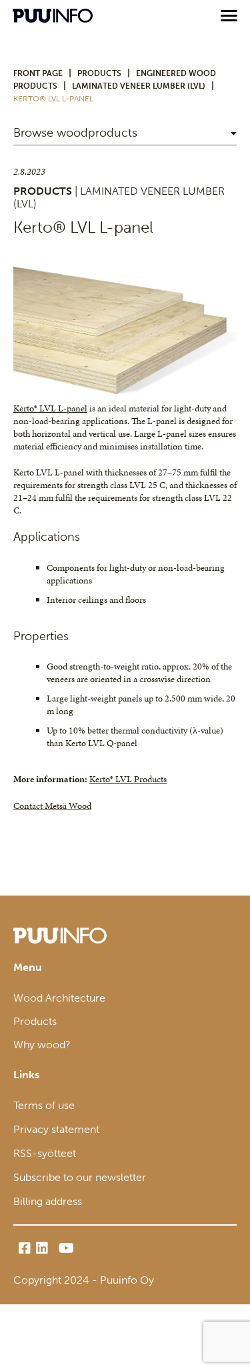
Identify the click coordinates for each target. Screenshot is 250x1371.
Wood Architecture (59, 998)
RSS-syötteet (44, 1153)
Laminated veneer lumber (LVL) (138, 86)
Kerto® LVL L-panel (50, 408)
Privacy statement (56, 1129)
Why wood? (42, 1044)
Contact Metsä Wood (52, 806)
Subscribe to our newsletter (79, 1177)
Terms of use (44, 1105)
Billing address (47, 1201)
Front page (38, 73)
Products (99, 73)
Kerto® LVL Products (128, 779)
